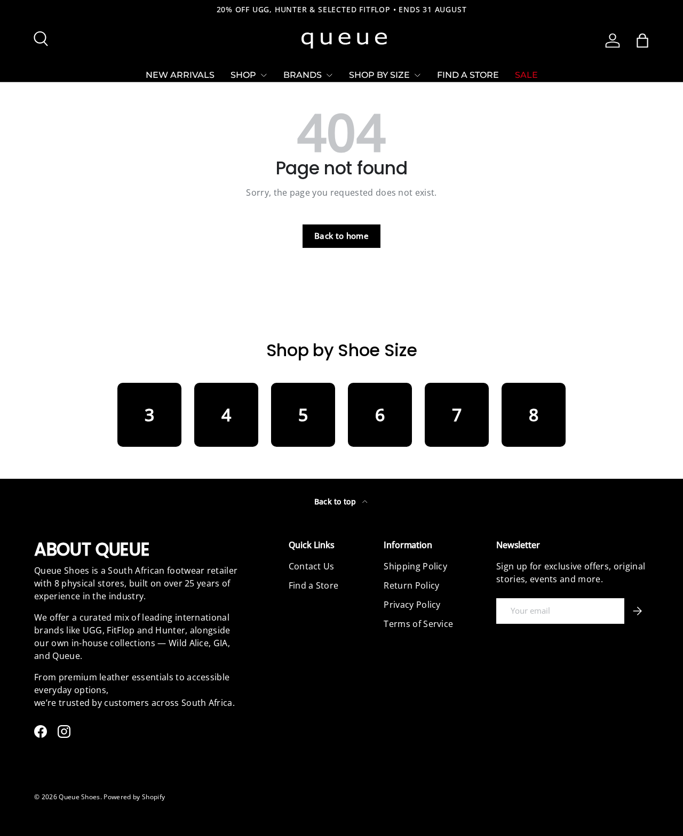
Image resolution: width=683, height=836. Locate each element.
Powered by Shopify (134, 796)
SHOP (243, 75)
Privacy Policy (412, 604)
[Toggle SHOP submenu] (263, 75)
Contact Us (312, 566)
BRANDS (302, 75)
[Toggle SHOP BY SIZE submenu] (417, 75)
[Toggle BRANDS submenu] (329, 75)
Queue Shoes (79, 796)
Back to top (336, 501)
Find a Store (314, 585)
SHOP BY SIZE (379, 75)
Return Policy (411, 585)
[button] (642, 40)
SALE (526, 75)
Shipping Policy (415, 566)
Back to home (341, 235)
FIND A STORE (468, 75)
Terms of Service (418, 624)
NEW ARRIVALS (180, 75)
